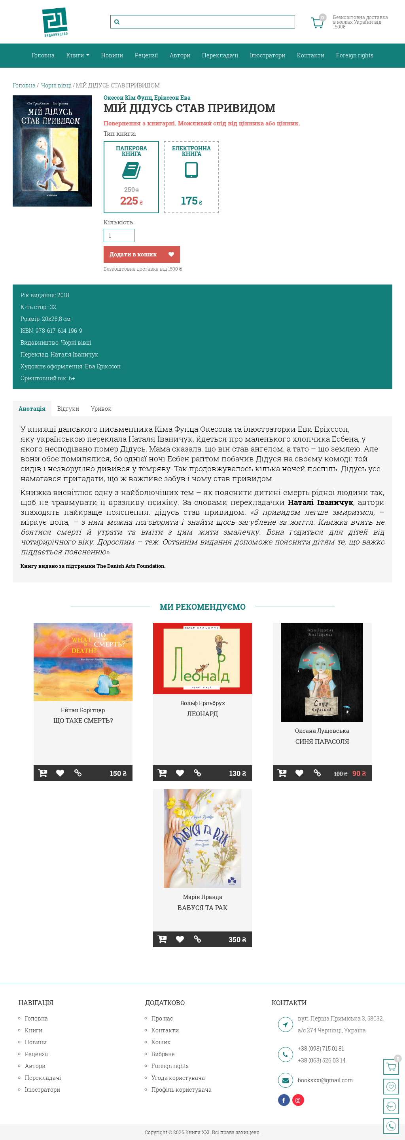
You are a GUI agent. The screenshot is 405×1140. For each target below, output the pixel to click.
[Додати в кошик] (42, 773)
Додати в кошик (133, 254)
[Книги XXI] (55, 22)
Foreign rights (354, 55)
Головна (43, 55)
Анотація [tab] (32, 408)
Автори (180, 55)
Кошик (161, 1042)
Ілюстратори (267, 55)
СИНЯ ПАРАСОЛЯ (322, 741)
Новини (112, 55)
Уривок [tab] (101, 408)
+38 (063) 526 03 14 (322, 1060)
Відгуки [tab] (68, 408)
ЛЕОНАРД (202, 713)
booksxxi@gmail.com (325, 1080)
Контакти (310, 55)
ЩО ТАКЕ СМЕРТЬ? (83, 720)
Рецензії (146, 55)
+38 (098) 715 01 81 (321, 1048)
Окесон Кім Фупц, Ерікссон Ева (147, 97)
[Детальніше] (78, 773)
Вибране (163, 1054)
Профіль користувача (181, 1089)
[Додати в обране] (171, 254)
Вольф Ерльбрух (202, 703)
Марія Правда (202, 897)
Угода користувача (178, 1077)
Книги (75, 55)
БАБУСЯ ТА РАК (202, 907)
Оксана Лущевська (322, 730)
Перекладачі (220, 55)
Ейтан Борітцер (83, 710)
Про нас (162, 1018)
